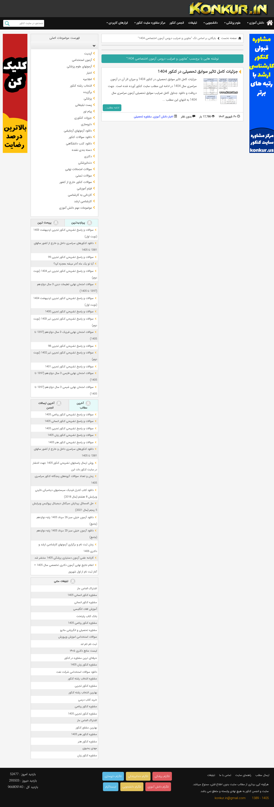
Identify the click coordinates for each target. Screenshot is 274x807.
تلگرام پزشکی (162, 776)
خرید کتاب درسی (87, 700)
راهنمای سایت (243, 775)
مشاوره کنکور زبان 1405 (83, 664)
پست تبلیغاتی (83, 105)
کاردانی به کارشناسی (80, 195)
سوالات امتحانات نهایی (78, 169)
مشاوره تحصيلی (143, 116)
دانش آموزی (256, 22)
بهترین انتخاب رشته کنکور (83, 692)
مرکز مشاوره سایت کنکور (150, 22)
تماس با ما (225, 775)
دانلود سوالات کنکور (80, 137)
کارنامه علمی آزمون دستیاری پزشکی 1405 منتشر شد (64, 558)
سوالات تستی (84, 175)
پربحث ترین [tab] (44, 222)
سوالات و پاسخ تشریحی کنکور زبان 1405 (71, 435)
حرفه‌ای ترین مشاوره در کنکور (80, 658)
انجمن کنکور (177, 22)
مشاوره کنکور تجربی (86, 686)
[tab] (64, 45)
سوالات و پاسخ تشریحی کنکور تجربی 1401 (69, 366)
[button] (93, 45)
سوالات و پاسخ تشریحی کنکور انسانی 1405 (69, 421)
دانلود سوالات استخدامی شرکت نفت (76, 672)
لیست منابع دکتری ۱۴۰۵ (83, 651)
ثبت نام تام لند (88, 644)
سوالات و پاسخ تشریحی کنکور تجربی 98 (71, 346)
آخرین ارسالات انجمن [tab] (46, 405)
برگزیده (87, 92)
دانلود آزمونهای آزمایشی (78, 130)
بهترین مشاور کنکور (86, 727)
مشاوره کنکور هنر (87, 741)
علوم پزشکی (233, 22)
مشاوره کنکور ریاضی (86, 706)
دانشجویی (212, 22)
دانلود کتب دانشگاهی (79, 143)
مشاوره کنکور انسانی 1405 (82, 595)
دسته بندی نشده (82, 150)
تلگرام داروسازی (113, 776)
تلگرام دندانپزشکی (138, 776)
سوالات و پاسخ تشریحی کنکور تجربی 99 (71, 257)
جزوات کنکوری (83, 117)
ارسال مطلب (262, 775)
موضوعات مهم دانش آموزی (75, 207)
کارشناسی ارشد (83, 201)
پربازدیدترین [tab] (78, 222)
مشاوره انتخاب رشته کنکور (82, 678)
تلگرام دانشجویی (131, 787)
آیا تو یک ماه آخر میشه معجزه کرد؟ (74, 264)
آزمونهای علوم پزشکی (79, 66)
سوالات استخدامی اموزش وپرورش (77, 637)
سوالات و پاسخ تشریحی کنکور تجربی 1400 (69, 311)
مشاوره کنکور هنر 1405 (84, 734)
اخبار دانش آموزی (163, 116)
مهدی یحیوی (89, 748)
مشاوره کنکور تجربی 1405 (82, 713)
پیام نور (87, 111)
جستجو (7, 23)
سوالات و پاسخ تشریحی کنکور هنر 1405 (71, 442)
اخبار (89, 72)
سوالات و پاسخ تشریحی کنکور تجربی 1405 (69, 428)
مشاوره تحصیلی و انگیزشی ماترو (78, 630)
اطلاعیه (87, 79)
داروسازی (86, 124)
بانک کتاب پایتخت (86, 616)
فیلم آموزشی (84, 188)
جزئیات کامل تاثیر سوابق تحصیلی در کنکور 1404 (198, 71)
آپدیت (88, 53)
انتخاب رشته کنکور (81, 85)
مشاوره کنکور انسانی (85, 602)
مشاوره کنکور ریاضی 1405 (82, 623)
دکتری (88, 156)
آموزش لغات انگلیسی (85, 609)
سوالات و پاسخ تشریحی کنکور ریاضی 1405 (69, 414)
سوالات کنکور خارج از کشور (76, 182)
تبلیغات (192, 22)
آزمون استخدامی (82, 60)
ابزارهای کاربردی (118, 22)
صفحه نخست (229, 38)
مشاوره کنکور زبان (87, 755)
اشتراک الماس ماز (87, 588)
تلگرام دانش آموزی (158, 787)
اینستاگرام (110, 787)
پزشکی (88, 98)
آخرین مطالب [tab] (82, 405)
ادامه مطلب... (112, 108)
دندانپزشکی (85, 162)
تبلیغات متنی (61, 581)
